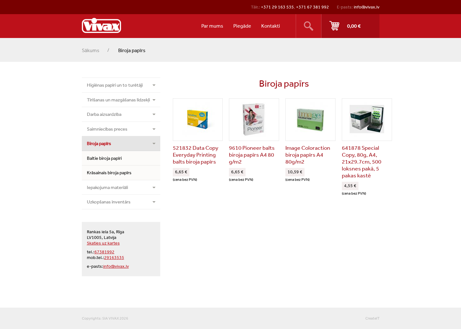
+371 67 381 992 (312, 7)
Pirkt (350, 26)
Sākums (90, 50)
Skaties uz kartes (103, 243)
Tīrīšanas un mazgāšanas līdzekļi (118, 100)
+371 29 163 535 (277, 7)
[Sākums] (101, 25)
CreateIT (372, 318)
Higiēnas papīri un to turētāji (115, 85)
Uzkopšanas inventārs (108, 202)
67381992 (104, 252)
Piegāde (242, 26)
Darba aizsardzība (104, 114)
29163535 (114, 257)
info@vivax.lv (366, 7)
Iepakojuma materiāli (107, 187)
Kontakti (270, 26)
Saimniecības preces (107, 129)
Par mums (212, 26)
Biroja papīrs (99, 143)
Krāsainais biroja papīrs (109, 172)
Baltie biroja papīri (104, 158)
